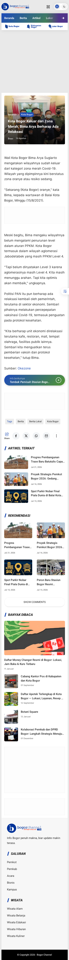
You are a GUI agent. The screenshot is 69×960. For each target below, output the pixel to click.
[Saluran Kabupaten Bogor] (36, 26)
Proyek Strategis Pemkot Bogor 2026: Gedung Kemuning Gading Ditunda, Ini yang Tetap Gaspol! (47, 477)
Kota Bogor (27, 114)
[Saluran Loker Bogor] (58, 26)
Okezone (24, 368)
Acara (10, 876)
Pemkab (12, 869)
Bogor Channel (44, 954)
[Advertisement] (34, 61)
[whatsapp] (34, 31)
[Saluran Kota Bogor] (14, 26)
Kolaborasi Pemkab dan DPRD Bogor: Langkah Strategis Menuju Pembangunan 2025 (41, 732)
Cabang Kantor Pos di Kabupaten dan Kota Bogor (41, 678)
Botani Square (29, 711)
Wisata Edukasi (16, 922)
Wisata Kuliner (16, 936)
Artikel (36, 18)
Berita (23, 18)
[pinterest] (54, 31)
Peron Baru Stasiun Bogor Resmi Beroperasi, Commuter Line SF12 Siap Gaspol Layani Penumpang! (51, 582)
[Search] (48, 6)
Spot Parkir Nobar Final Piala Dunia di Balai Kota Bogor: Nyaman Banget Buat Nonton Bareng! (46, 494)
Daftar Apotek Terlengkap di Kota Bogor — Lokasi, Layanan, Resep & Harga (42, 696)
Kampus (12, 889)
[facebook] (14, 31)
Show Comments (35, 602)
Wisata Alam (15, 908)
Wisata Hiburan (16, 929)
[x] (24, 31)
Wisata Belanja (16, 915)
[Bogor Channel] (15, 6)
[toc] (65, 291)
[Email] (44, 31)
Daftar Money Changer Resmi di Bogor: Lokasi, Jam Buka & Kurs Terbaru (33, 662)
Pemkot (12, 862)
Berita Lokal (35, 421)
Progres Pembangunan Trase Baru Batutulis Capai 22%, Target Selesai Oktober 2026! (47, 460)
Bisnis (11, 882)
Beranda (9, 18)
